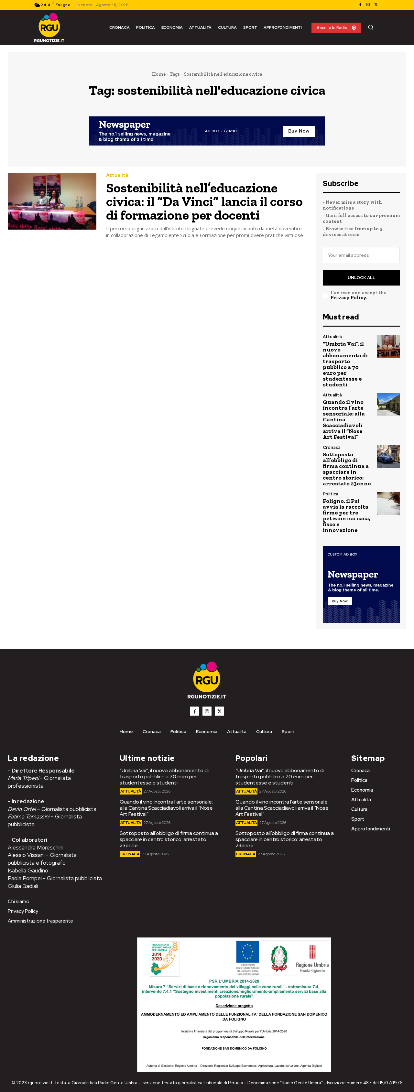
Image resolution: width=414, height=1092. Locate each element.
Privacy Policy (348, 297)
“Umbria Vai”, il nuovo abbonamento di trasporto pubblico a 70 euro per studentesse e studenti (345, 364)
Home (159, 74)
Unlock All (361, 277)
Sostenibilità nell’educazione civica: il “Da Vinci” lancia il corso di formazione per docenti (204, 201)
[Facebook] (360, 5)
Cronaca (332, 447)
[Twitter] (376, 5)
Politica (330, 494)
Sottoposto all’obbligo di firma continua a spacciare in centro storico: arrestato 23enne (347, 469)
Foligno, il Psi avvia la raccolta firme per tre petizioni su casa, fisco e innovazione (346, 515)
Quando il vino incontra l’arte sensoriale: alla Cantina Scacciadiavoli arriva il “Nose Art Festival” (344, 419)
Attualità (117, 175)
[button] (371, 27)
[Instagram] (368, 5)
